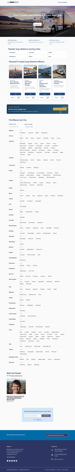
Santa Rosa (39, 152)
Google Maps (18, 97)
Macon (54, 182)
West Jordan (37, 346)
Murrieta (46, 148)
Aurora (21, 195)
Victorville (22, 154)
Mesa (52, 28)
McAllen (22, 338)
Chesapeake (30, 351)
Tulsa (39, 294)
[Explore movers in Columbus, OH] (59, 71)
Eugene (21, 299)
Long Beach (55, 145)
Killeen (37, 336)
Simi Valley (47, 152)
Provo (21, 346)
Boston (21, 227)
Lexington (22, 217)
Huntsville (35, 28)
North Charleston (32, 316)
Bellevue (22, 359)
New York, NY (12, 80)
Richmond (54, 351)
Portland (28, 299)
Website (12, 97)
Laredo (43, 336)
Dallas (30, 334)
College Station (55, 332)
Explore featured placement (59, 109)
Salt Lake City (28, 346)
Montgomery (44, 28)
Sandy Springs (23, 185)
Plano (48, 338)
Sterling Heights (47, 233)
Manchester (23, 260)
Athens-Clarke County (25, 182)
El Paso (42, 334)
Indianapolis (38, 201)
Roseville (34, 150)
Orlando (38, 175)
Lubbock (58, 336)
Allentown (22, 305)
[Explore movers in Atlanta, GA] (30, 71)
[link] (37, 109)
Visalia (29, 154)
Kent (28, 359)
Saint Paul (38, 238)
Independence (30, 249)
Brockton (28, 227)
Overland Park (29, 211)
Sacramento (42, 150)
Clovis (36, 143)
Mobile (39, 28)
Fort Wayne (30, 201)
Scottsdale (45, 138)
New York (28, 276)
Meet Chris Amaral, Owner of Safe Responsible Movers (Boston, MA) (15, 397)
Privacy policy (65, 469)
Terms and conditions (50, 469)
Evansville (22, 201)
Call (15, 94)
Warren (55, 233)
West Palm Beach (51, 177)
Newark (28, 265)
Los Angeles (23, 148)
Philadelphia (30, 305)
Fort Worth (49, 334)
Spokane (33, 359)
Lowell (42, 227)
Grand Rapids (30, 233)
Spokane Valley (41, 359)
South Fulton (40, 185)
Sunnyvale (54, 152)
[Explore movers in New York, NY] (15, 71)
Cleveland (35, 289)
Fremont (48, 143)
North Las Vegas (31, 254)
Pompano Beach (57, 175)
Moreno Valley (38, 148)
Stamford (29, 167)
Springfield (60, 195)
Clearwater (22, 172)
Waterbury (36, 167)
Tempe (52, 138)
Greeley (39, 160)
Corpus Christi (23, 334)
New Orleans (32, 222)
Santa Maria (31, 152)
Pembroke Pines (47, 175)
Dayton (49, 289)
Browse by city (37, 24)
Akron (21, 289)
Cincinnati (27, 289)
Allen (21, 332)
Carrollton (46, 332)
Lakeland (22, 175)
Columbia (22, 249)
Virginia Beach (23, 354)
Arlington (33, 332)
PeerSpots (26, 469)
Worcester (56, 227)
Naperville (40, 195)
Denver (32, 160)
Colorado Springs (24, 160)
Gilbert (49, 28)
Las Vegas (22, 254)
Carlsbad (30, 143)
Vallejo (61, 152)
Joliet (33, 195)
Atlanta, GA (27, 80)
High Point (57, 281)
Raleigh (21, 283)
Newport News (39, 351)
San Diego (56, 150)
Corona (42, 143)
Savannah (32, 185)
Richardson (55, 338)
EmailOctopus (40, 419)
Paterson (35, 265)
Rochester (30, 238)
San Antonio (31, 341)
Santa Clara (22, 152)
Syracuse (43, 276)
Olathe (21, 211)
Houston (31, 336)
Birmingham (30, 28)
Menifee (30, 148)
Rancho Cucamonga (24, 150)
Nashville (47, 326)
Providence (22, 310)
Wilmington (28, 283)
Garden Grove (23, 145)
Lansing (38, 233)
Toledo (55, 289)
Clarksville (31, 326)
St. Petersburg (32, 177)
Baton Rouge (23, 222)
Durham (34, 281)
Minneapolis (23, 238)
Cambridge (35, 227)
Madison (30, 364)
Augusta (41, 182)
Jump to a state (28, 124)
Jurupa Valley (39, 145)
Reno (39, 254)
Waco (38, 341)
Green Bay (22, 364)
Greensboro (49, 281)
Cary (21, 281)
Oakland (53, 148)
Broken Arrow (23, 294)
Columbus (48, 182)
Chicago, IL (41, 80)
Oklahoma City (32, 294)
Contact (58, 469)
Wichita (37, 211)
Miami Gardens (30, 175)
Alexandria (22, 351)
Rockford (53, 195)
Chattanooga (23, 326)
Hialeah (56, 172)
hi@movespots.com (58, 459)
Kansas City (39, 249)
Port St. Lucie (23, 177)
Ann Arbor (22, 233)
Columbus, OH (56, 80)
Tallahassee (41, 177)
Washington (57, 359)
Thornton (58, 160)
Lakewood (45, 160)
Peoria (32, 138)
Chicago (28, 195)
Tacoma (50, 359)
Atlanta (35, 182)
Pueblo (52, 160)
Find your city (12, 124)
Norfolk (47, 351)
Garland (62, 334)
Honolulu (22, 190)
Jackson (22, 244)
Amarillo (27, 332)
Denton (36, 334)
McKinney (28, 338)
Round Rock (23, 341)
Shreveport (40, 222)
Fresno (54, 143)
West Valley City (47, 346)
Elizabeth (22, 265)
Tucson (58, 138)
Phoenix (39, 138)
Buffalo (21, 276)
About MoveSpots (11, 457)
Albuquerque (23, 270)
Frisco (56, 334)
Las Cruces (31, 270)
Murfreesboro (39, 326)
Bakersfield (22, 143)
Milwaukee (36, 364)
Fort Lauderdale (40, 172)
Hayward (31, 145)
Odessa (35, 338)
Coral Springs (31, 172)
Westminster (23, 162)
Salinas (49, 150)
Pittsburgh (38, 305)
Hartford (22, 167)
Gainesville (49, 172)
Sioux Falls (22, 321)
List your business (62, 2)
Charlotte (27, 281)
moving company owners (16, 375)
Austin (40, 332)
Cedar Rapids (23, 206)
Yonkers (50, 276)
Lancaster (47, 145)
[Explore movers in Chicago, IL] (44, 71)
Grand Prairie (23, 336)
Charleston (22, 316)
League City (50, 336)
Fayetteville (41, 281)
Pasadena (42, 338)
